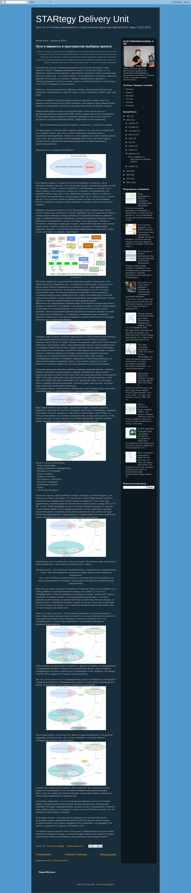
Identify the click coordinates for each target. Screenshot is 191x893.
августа (132, 134)
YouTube (129, 99)
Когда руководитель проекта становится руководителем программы (145, 200)
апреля (132, 146)
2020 (128, 120)
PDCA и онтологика (143, 405)
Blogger (110, 884)
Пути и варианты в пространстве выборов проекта (73, 46)
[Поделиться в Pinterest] (101, 846)
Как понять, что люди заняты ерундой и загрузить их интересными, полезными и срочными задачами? (138, 289)
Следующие (43, 854)
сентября (133, 131)
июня (131, 138)
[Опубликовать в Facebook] (98, 846)
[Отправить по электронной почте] (89, 846)
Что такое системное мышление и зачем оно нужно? (146, 348)
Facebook (129, 96)
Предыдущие (108, 854)
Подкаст (129, 92)
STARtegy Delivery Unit (82, 19)
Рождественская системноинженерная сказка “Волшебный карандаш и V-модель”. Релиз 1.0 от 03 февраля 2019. (139, 321)
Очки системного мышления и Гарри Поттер (145, 455)
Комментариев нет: (75, 846)
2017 (128, 179)
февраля (133, 153)
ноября (132, 123)
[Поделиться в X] (95, 846)
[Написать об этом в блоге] (92, 846)
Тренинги (129, 89)
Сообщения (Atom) (59, 860)
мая (131, 142)
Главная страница (75, 854)
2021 (128, 116)
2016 (128, 182)
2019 (128, 171)
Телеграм (129, 105)
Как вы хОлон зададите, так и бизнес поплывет (145, 227)
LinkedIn (129, 102)
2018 (128, 175)
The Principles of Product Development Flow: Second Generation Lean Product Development (146, 257)
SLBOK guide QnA (146, 429)
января (132, 166)
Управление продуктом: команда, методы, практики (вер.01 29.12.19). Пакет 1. (146, 379)
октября (132, 127)
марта (132, 150)
